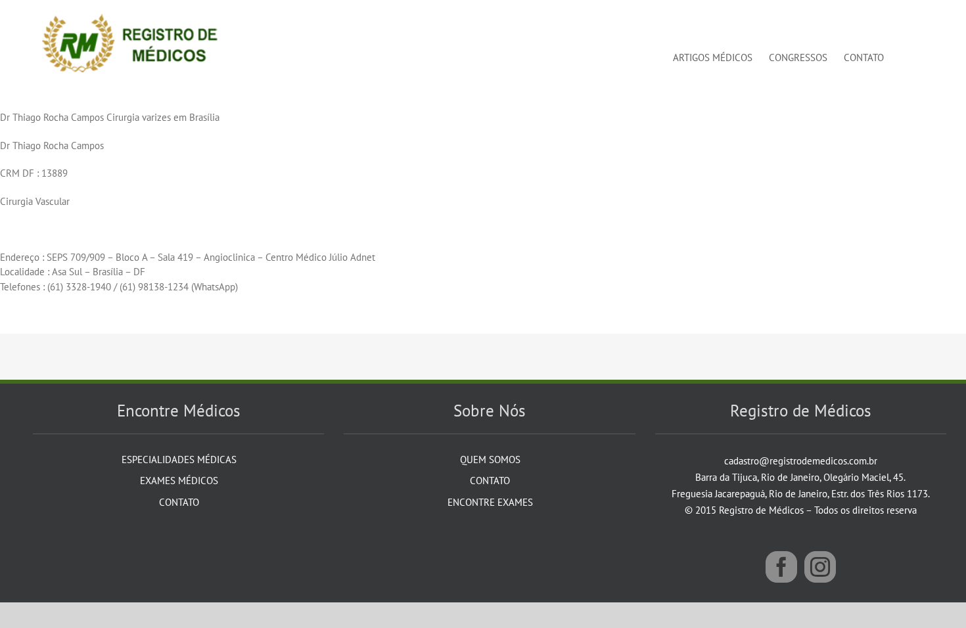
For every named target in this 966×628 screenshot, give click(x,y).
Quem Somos (490, 459)
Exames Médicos (179, 480)
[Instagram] (820, 567)
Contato (179, 502)
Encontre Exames (490, 502)
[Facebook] (781, 567)
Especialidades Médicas (179, 459)
